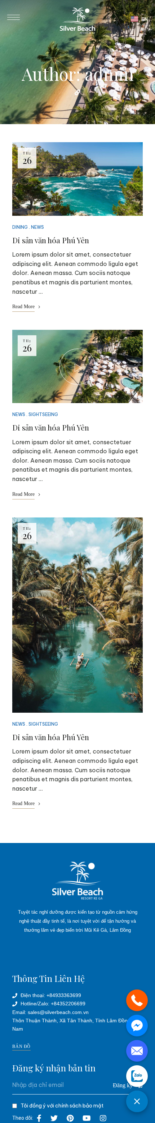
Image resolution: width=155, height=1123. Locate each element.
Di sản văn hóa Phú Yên (50, 240)
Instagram (103, 1118)
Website (77, 92)
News (37, 227)
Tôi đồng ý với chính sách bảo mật (62, 1105)
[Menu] (13, 17)
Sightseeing (43, 414)
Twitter (54, 1118)
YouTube (87, 1118)
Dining (20, 227)
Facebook (39, 1118)
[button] (21, 1046)
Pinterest (70, 1118)
